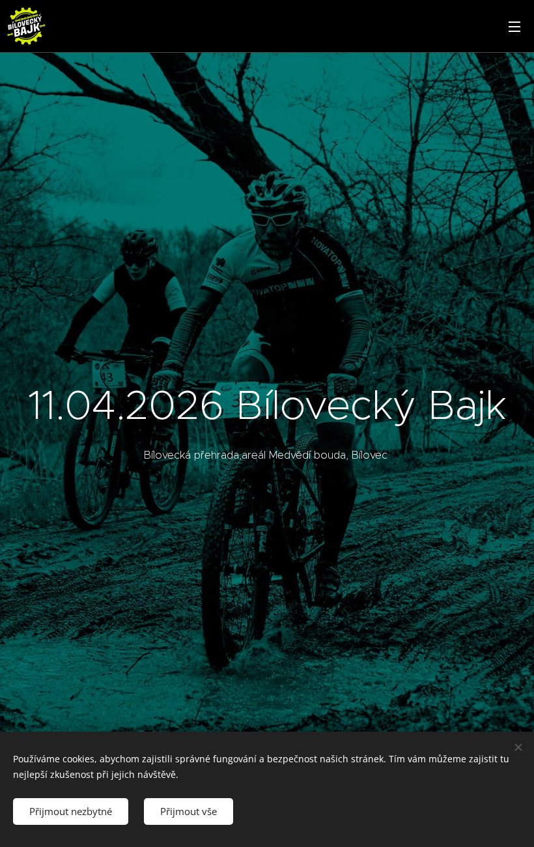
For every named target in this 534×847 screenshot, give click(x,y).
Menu (514, 26)
